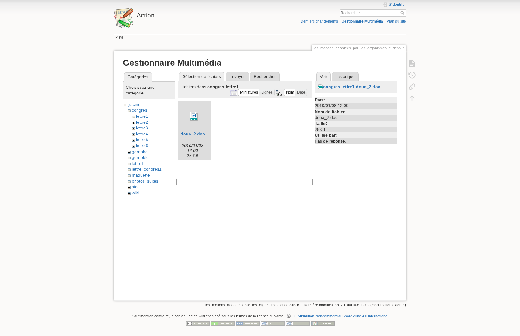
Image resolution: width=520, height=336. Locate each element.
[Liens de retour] (412, 86)
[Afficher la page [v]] (412, 63)
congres (139, 110)
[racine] (135, 104)
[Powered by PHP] (248, 323)
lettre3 (142, 127)
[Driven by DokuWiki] (323, 323)
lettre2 (142, 122)
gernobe (140, 151)
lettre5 (142, 139)
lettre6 (142, 145)
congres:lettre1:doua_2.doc (351, 86)
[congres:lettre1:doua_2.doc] (194, 116)
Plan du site (396, 21)
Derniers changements (319, 21)
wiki (135, 192)
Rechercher (403, 13)
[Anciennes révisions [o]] (412, 75)
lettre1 (142, 116)
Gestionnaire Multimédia (362, 21)
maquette (141, 175)
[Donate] (223, 323)
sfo (135, 186)
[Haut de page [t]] (412, 98)
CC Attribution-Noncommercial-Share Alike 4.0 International (340, 316)
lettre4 (142, 133)
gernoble (140, 157)
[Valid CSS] (298, 323)
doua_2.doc (193, 133)
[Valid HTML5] (273, 323)
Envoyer (237, 76)
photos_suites (145, 181)
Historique (345, 76)
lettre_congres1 (147, 169)
